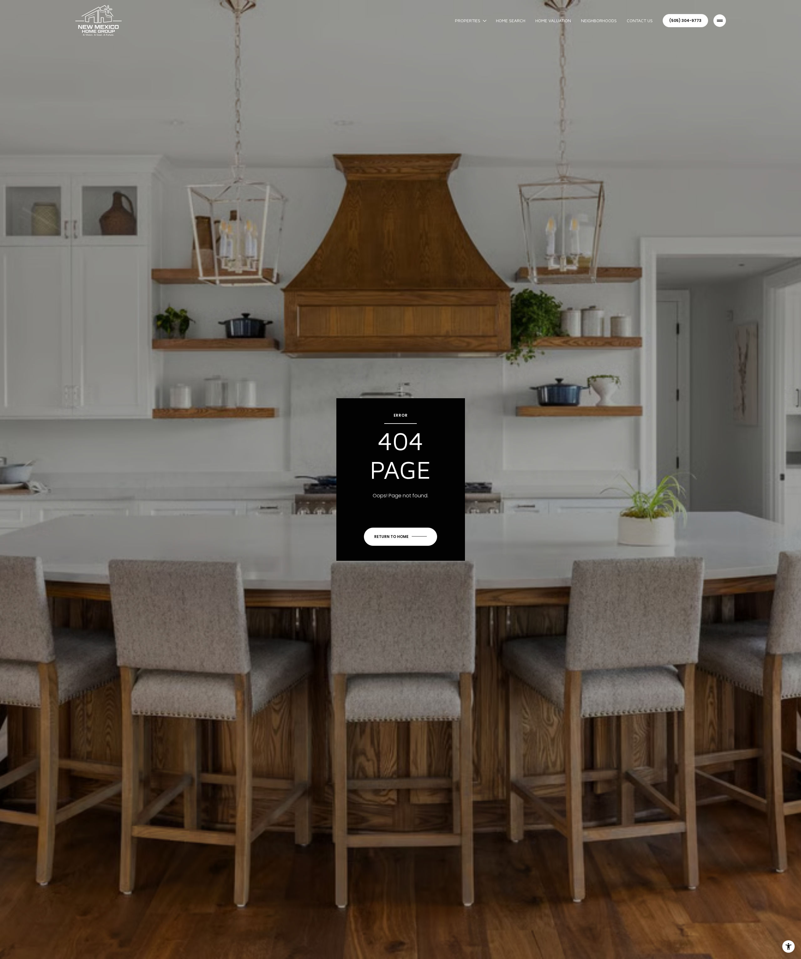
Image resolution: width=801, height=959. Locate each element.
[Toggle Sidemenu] (719, 20)
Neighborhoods (599, 20)
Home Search (510, 20)
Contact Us (640, 20)
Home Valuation (553, 20)
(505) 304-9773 (685, 20)
